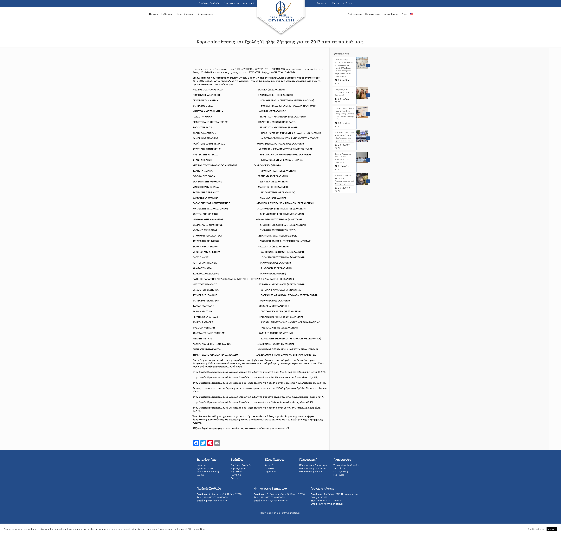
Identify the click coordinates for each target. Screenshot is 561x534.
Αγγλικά (269, 465)
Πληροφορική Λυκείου (311, 471)
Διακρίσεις (340, 468)
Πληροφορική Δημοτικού (313, 465)
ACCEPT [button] (552, 529)
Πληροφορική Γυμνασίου (312, 468)
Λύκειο (335, 3)
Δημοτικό (236, 471)
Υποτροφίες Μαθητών (346, 465)
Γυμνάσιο (236, 474)
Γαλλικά (269, 468)
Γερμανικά (271, 471)
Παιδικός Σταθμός (209, 3)
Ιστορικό (201, 465)
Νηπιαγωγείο (238, 468)
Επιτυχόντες (341, 471)
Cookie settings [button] (536, 529)
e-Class (347, 3)
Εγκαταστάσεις (205, 468)
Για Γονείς (339, 474)
